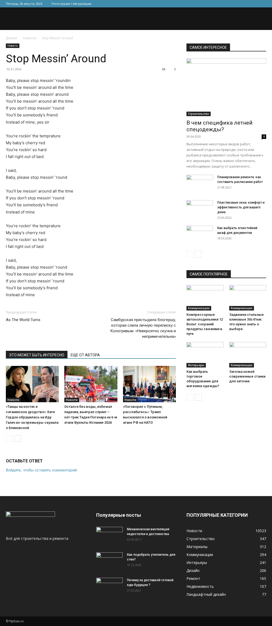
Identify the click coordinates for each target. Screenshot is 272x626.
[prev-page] (9, 438)
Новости (29, 38)
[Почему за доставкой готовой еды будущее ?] (109, 587)
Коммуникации (199, 308)
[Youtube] (262, 3)
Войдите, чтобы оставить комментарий (41, 470)
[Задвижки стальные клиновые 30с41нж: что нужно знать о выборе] (247, 297)
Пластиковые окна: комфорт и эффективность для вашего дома (241, 207)
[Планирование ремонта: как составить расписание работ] (199, 184)
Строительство (198, 114)
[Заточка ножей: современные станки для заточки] (247, 354)
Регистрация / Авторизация (71, 4)
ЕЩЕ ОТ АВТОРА (85, 355)
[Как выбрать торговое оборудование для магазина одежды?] (205, 354)
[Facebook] (227, 3)
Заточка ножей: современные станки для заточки (247, 376)
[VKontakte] (253, 3)
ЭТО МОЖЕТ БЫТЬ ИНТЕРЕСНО (36, 355)
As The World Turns (23, 319)
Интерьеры (196, 365)
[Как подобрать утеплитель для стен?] (109, 561)
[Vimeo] (245, 3)
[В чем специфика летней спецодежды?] (226, 87)
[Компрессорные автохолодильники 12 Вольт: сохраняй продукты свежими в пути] (205, 297)
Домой (11, 38)
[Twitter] (236, 3)
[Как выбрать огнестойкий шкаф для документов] (199, 235)
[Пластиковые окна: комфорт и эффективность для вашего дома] (199, 209)
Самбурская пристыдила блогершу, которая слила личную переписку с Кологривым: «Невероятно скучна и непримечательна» (143, 328)
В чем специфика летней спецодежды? (219, 126)
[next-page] (17, 438)
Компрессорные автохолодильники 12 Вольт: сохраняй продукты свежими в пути (204, 324)
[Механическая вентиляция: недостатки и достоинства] (109, 535)
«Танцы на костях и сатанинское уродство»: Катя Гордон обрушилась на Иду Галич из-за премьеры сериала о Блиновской (32, 417)
